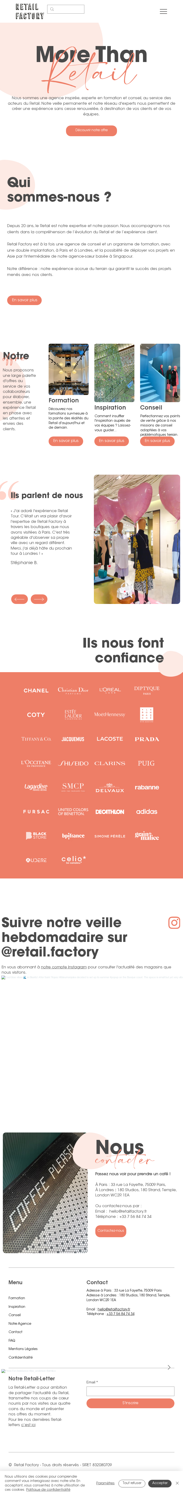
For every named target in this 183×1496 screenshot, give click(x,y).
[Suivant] (39, 599)
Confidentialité (21, 1358)
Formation (17, 1298)
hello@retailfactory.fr (114, 1309)
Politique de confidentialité (48, 1490)
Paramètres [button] (105, 1483)
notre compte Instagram (64, 967)
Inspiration (17, 1307)
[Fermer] (177, 1483)
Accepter (160, 1483)
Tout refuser (131, 1483)
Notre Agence (20, 1324)
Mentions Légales (23, 1349)
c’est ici (28, 1425)
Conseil (15, 1315)
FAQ (12, 1341)
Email (92, 1382)
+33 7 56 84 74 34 (120, 1314)
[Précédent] (19, 599)
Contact (15, 1332)
